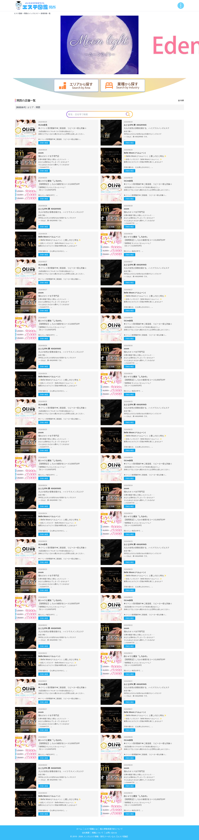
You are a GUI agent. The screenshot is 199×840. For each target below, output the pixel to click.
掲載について (97, 832)
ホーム (79, 829)
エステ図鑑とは (91, 829)
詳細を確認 (44, 143)
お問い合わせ (111, 832)
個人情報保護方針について (111, 829)
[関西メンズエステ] (36, 5)
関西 (38, 107)
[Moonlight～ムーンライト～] (99, 45)
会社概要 (86, 832)
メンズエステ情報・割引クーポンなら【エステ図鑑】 (106, 836)
